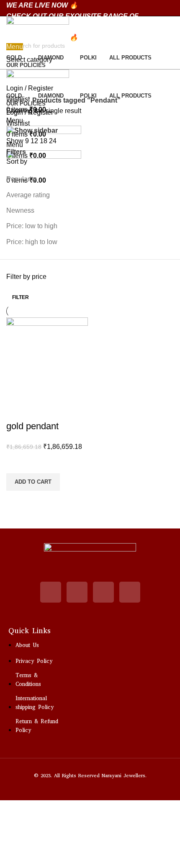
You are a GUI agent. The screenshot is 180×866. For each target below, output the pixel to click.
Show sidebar (36, 130)
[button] (33, 482)
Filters (16, 152)
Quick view (16, 501)
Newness (20, 210)
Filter (20, 297)
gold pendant (32, 426)
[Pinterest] (103, 592)
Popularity (21, 179)
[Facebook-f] (129, 592)
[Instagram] (50, 592)
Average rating (28, 194)
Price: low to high (31, 225)
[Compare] (16, 409)
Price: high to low (31, 241)
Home (16, 100)
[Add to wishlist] (16, 462)
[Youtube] (77, 592)
